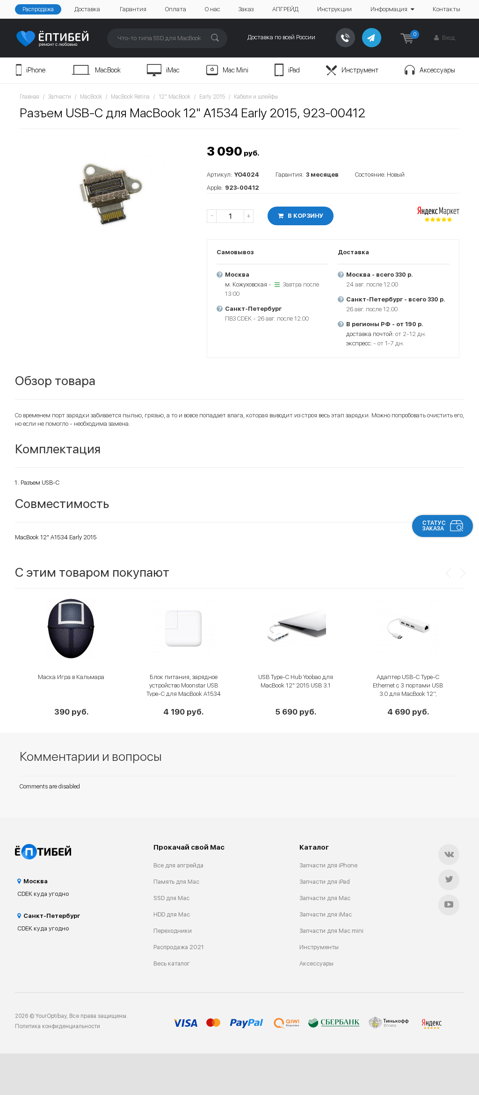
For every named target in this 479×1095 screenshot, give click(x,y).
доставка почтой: (370, 333)
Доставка (87, 9)
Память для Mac (176, 882)
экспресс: (359, 343)
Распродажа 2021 (178, 947)
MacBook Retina (130, 96)
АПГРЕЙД (285, 9)
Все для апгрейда (178, 865)
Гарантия (133, 9)
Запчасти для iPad (324, 882)
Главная (29, 96)
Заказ (246, 9)
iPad (294, 70)
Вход (448, 37)
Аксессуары (437, 70)
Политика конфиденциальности (57, 1026)
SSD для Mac (171, 898)
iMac (173, 70)
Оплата (175, 9)
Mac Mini (235, 70)
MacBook (108, 70)
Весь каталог (171, 963)
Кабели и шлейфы (256, 96)
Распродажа (38, 9)
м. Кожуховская (246, 284)
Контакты (446, 9)
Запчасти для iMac (325, 914)
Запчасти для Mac (324, 898)
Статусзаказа (434, 526)
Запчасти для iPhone (328, 865)
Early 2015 (212, 96)
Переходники (172, 931)
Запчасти (59, 96)
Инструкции (334, 9)
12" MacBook (174, 96)
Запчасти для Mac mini (331, 931)
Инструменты (319, 947)
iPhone (35, 70)
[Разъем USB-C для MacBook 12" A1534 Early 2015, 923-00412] (108, 194)
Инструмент (359, 70)
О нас (212, 9)
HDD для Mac (171, 914)
